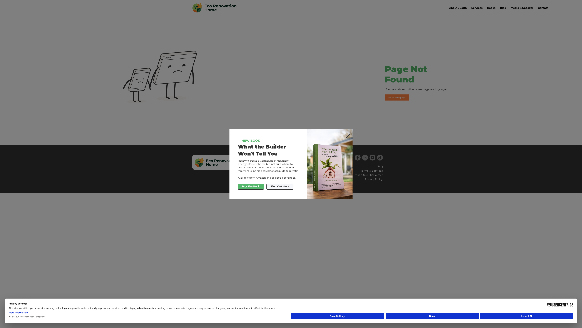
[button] (347, 136)
